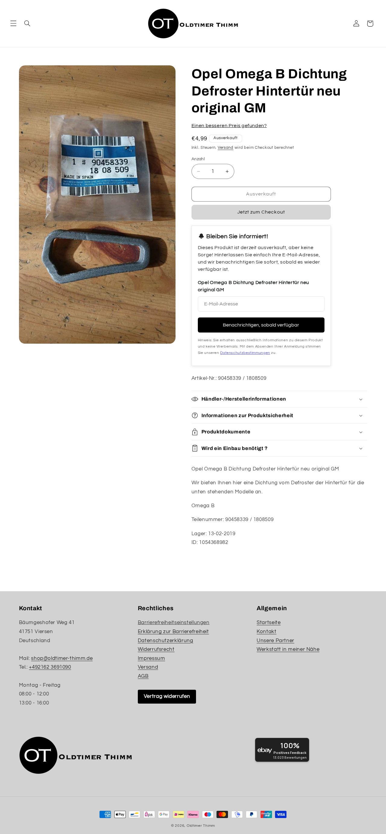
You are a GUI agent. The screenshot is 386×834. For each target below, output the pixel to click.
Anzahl (198, 159)
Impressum (151, 658)
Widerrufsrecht (156, 649)
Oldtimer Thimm (201, 825)
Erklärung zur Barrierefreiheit (173, 631)
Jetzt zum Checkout (261, 212)
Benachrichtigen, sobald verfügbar (261, 325)
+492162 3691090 (50, 667)
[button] (13, 23)
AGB (143, 676)
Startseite (268, 622)
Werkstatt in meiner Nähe (288, 649)
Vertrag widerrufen (167, 696)
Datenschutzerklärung (165, 640)
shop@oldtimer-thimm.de (62, 658)
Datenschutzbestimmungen (245, 353)
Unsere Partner (275, 640)
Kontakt (266, 631)
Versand (225, 148)
